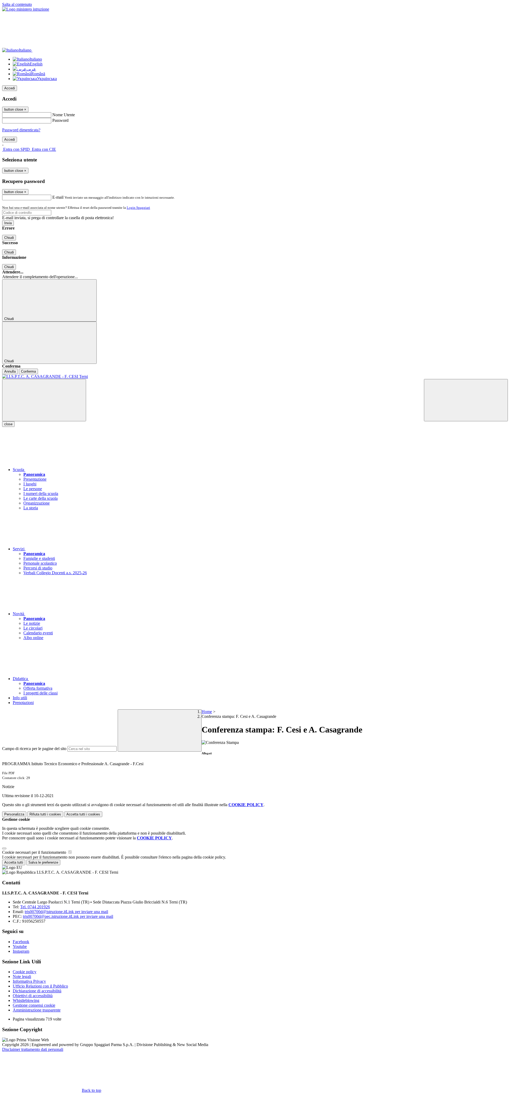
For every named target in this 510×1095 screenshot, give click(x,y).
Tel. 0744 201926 (35, 907)
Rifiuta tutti (45, 814)
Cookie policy (24, 971)
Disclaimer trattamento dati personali (32, 1049)
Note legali (22, 976)
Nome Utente (63, 115)
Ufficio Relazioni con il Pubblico (40, 986)
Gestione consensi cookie (34, 1005)
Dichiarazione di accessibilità (37, 991)
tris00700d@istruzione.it (66, 911)
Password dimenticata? (21, 130)
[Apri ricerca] (466, 400)
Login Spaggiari (138, 208)
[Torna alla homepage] (255, 376)
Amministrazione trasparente (37, 1010)
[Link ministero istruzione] (25, 9)
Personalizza (14, 814)
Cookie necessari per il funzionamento (34, 852)
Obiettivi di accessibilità (33, 995)
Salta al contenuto (17, 4)
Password (60, 120)
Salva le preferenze (43, 862)
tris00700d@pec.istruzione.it (68, 916)
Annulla (10, 371)
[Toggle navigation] (44, 400)
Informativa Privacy (29, 981)
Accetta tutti (83, 814)
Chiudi (9, 238)
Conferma (28, 371)
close (8, 424)
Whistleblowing (26, 1000)
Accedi (9, 88)
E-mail (57, 197)
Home (207, 711)
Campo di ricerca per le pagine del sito (34, 748)
